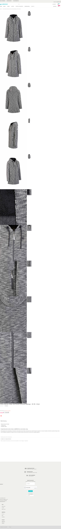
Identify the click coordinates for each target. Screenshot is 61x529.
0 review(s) (6, 405)
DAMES (4, 6)
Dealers (54, 6)
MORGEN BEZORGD (30, 471)
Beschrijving (3, 421)
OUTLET (32, 6)
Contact (3, 507)
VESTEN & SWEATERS (19, 6)
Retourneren (3, 506)
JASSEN (12, 6)
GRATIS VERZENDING (32, 475)
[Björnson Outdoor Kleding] (4, 4)
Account (54, 4)
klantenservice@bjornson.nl (4, 499)
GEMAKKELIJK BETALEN (30, 468)
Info (59, 6)
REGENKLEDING (27, 6)
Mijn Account (3, 509)
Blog (2, 515)
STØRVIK (3, 523)
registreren (26, 440)
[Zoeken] (18, 4)
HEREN (8, 6)
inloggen (22, 440)
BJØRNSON (3, 521)
